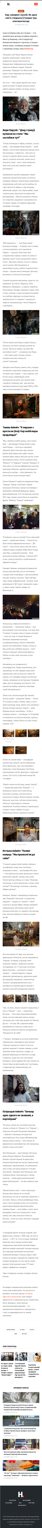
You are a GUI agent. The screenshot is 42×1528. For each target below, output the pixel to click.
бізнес (32, 1329)
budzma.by (28, 49)
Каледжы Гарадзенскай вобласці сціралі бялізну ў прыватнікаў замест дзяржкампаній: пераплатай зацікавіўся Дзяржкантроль (20, 1407)
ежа (15, 1334)
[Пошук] (29, 4)
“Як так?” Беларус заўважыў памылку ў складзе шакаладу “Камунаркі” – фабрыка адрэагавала (21, 1474)
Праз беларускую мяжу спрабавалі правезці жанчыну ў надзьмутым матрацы (20, 1453)
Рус (36, 4)
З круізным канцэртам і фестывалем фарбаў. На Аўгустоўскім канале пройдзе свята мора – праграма (20, 1431)
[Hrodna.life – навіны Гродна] (8, 4)
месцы (24, 1334)
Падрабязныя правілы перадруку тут (21, 1524)
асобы (22, 1329)
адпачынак (11, 1329)
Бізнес (21, 11)
